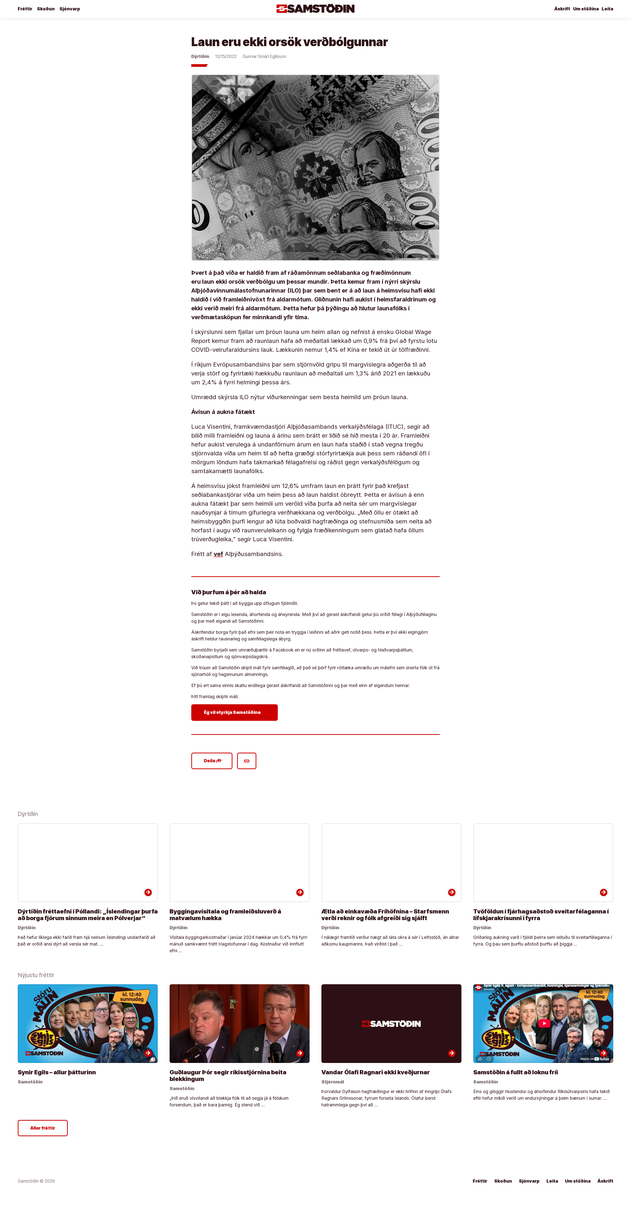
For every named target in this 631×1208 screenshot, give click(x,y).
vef (218, 554)
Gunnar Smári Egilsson (264, 56)
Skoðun (46, 8)
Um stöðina (586, 8)
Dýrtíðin (200, 56)
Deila (213, 760)
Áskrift (562, 8)
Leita (607, 8)
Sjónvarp (69, 8)
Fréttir (25, 8)
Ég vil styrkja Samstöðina (235, 712)
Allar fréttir (42, 1128)
